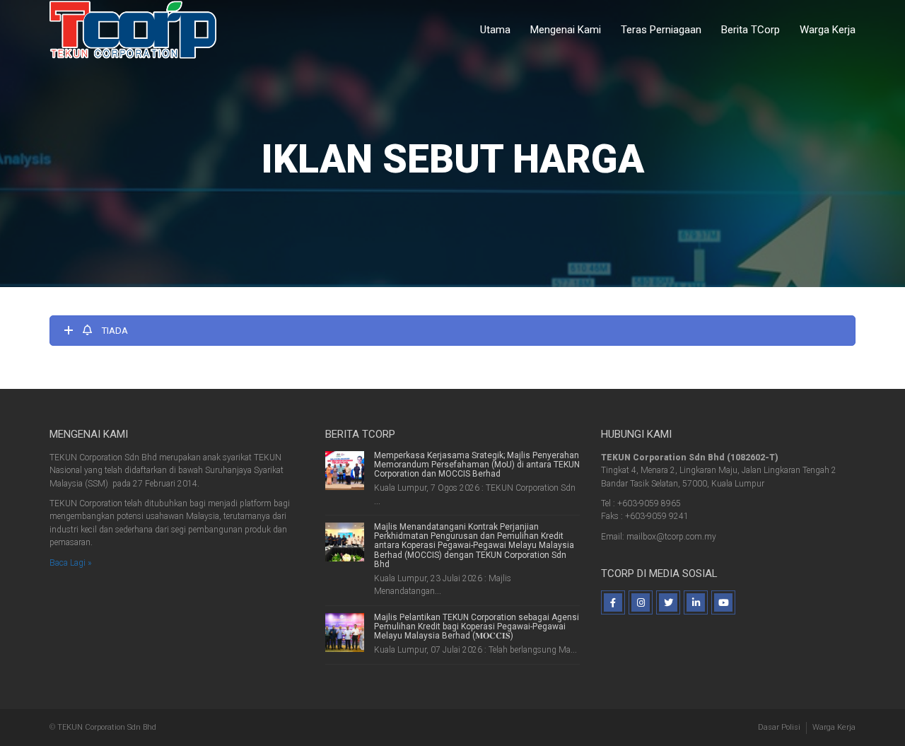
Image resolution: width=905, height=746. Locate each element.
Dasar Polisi (779, 727)
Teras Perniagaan (661, 29)
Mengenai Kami (565, 29)
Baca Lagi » (70, 563)
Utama (495, 29)
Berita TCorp (750, 29)
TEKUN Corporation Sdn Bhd (106, 727)
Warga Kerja (828, 29)
